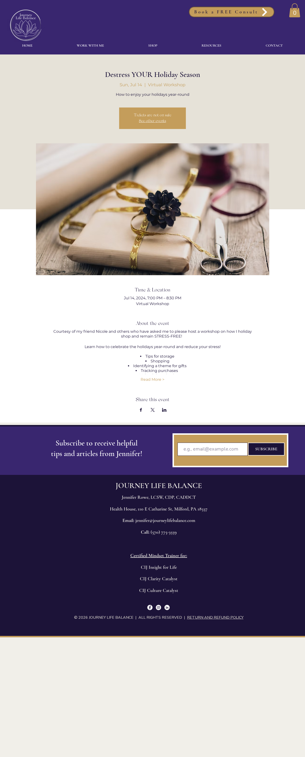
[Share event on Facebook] (141, 410)
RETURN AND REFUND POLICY (215, 617)
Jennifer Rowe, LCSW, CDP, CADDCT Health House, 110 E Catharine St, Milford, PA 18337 (159, 509)
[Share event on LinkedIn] (164, 410)
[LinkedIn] (167, 607)
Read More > (152, 379)
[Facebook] (149, 607)
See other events (152, 121)
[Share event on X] (152, 410)
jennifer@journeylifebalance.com (165, 520)
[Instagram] (158, 607)
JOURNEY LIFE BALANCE (159, 485)
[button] (294, 10)
